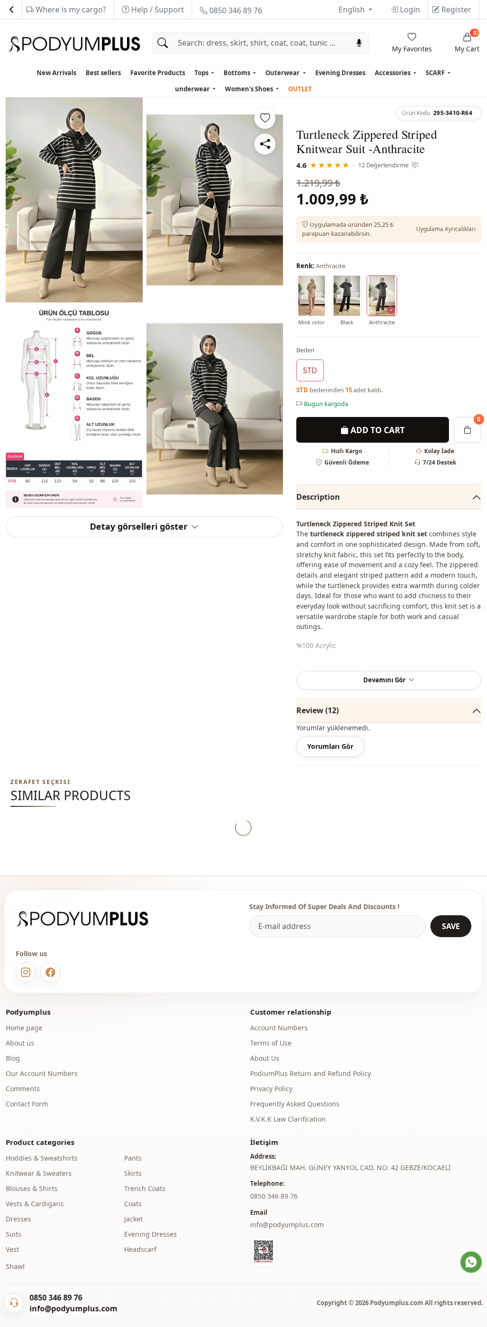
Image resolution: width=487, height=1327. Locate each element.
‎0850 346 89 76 (274, 1196)
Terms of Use (271, 1042)
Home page (24, 1027)
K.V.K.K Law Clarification (288, 1119)
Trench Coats (145, 1188)
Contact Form (27, 1103)
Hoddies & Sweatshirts (42, 1157)
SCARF (436, 72)
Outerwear (283, 72)
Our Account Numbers (42, 1073)
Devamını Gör (384, 680)
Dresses (18, 1218)
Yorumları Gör (330, 746)
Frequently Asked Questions (295, 1103)
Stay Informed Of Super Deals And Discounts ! (324, 906)
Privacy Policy (271, 1088)
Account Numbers (279, 1027)
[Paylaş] (264, 144)
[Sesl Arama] (359, 43)
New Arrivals (56, 72)
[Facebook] (50, 972)
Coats (133, 1203)
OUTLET (300, 89)
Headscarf (140, 1249)
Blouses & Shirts (32, 1188)
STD (310, 370)
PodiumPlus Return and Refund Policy (310, 1073)
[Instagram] (26, 972)
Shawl (15, 1266)
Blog (13, 1058)
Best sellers (103, 72)
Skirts (133, 1173)
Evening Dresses (340, 72)
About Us (264, 1058)
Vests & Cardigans (35, 1203)
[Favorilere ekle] (264, 118)
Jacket (133, 1218)
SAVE (451, 926)
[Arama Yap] (163, 43)
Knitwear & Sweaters (39, 1173)
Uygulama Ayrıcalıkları (446, 229)
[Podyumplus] (91, 919)
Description (318, 497)
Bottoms (238, 72)
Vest (12, 1249)
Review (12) (317, 710)
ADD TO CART (377, 430)
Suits (13, 1234)
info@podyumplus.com (287, 1224)
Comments (23, 1088)
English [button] (353, 9)
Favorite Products (157, 72)
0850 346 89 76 (234, 10)
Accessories (393, 72)
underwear (193, 89)
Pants (133, 1157)
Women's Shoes (249, 89)
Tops (202, 72)
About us (20, 1042)
